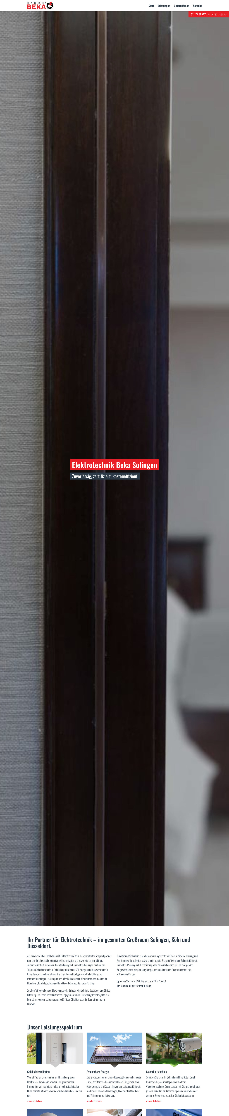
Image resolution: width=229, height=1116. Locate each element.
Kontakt (197, 6)
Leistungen (164, 6)
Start (151, 6)
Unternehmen (181, 6)
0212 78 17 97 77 (198, 14)
